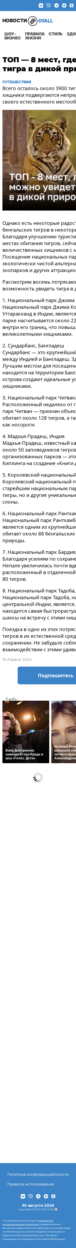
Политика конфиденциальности (38, 1174)
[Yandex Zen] (64, 5)
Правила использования (30, 1184)
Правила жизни (35, 35)
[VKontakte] (41, 5)
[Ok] (72, 5)
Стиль (56, 33)
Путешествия (17, 81)
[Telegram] (56, 5)
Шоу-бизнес (12, 35)
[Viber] (48, 5)
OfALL (27, 20)
